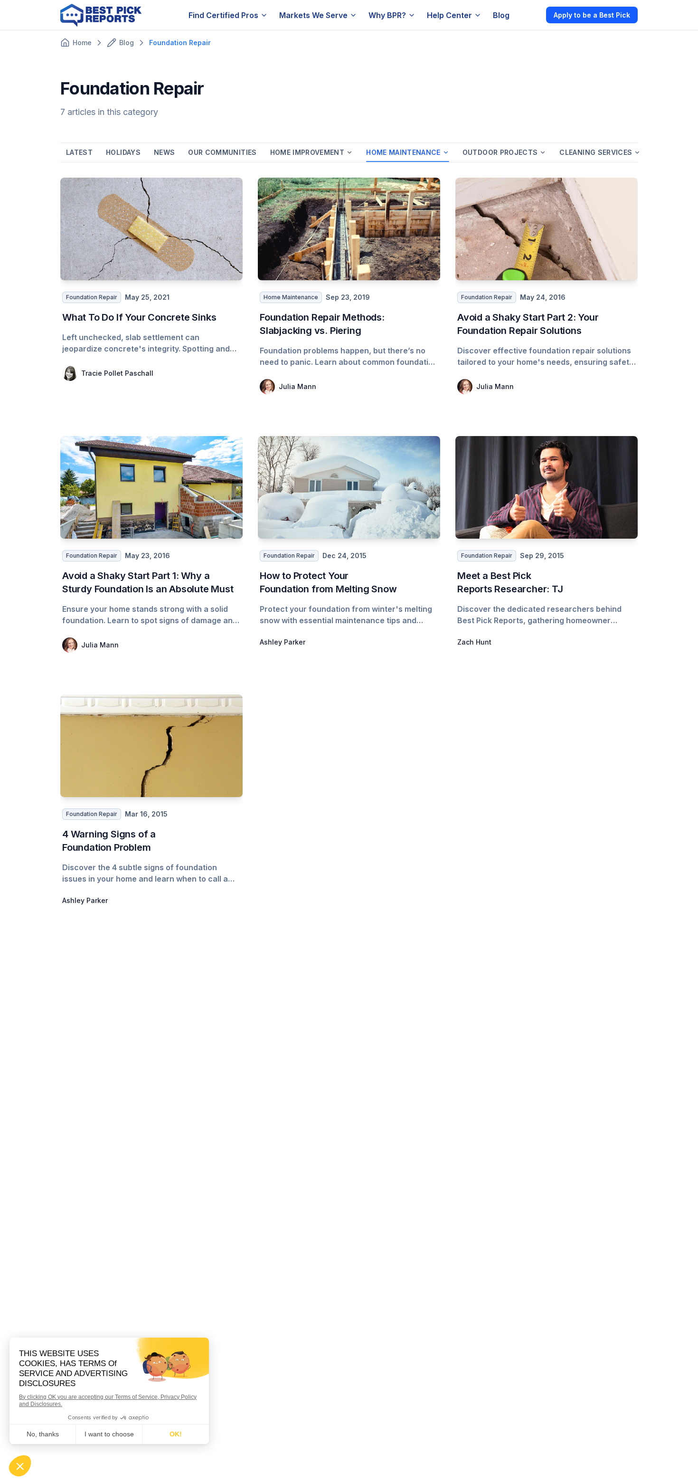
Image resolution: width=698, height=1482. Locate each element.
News (164, 152)
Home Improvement (307, 152)
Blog (501, 15)
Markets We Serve (313, 15)
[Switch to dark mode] (530, 14)
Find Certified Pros (223, 15)
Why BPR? (387, 15)
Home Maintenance (403, 152)
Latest (79, 152)
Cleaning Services (595, 152)
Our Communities (222, 152)
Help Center (449, 15)
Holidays (123, 152)
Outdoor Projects (500, 152)
